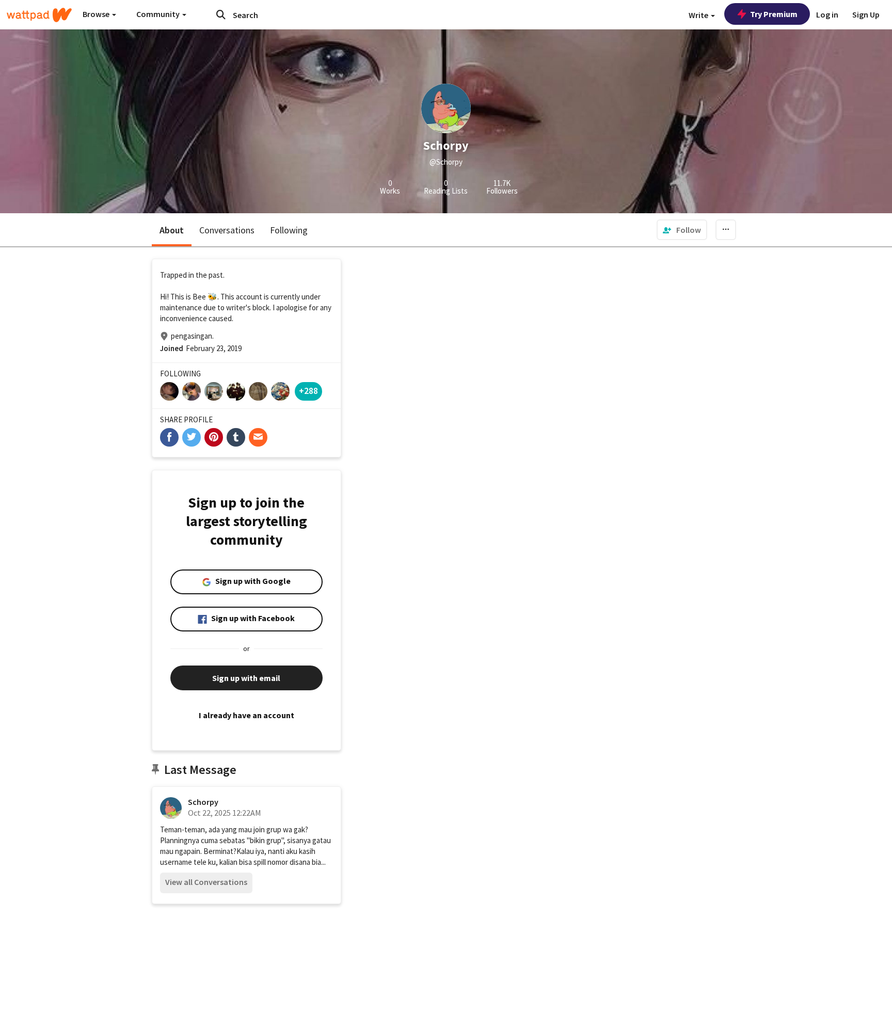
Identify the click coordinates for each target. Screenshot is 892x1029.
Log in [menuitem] (827, 14)
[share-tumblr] (236, 437)
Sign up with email (246, 678)
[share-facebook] (169, 437)
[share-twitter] (191, 437)
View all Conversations (206, 882)
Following (289, 230)
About (172, 230)
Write (699, 15)
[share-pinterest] (213, 437)
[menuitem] (682, 229)
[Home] (39, 15)
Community (158, 14)
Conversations (226, 230)
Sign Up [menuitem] (866, 14)
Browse (97, 14)
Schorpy (203, 801)
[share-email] (258, 437)
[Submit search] (221, 14)
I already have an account (246, 715)
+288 (308, 391)
